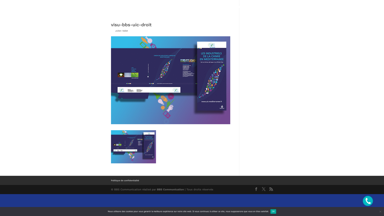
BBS (230, 7)
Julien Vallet (121, 31)
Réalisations (247, 7)
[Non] (380, 211)
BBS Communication (170, 189)
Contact (267, 7)
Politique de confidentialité (125, 180)
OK (273, 211)
